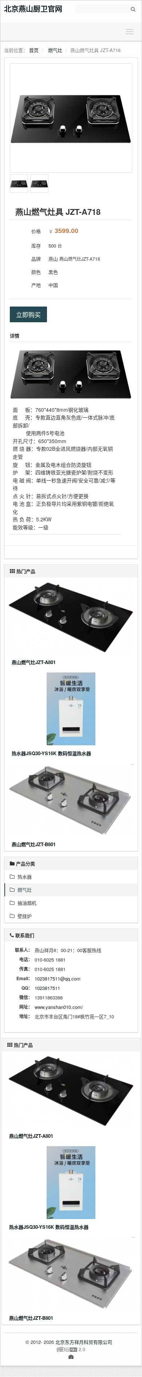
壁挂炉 (23, 915)
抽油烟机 (25, 902)
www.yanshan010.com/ (59, 1006)
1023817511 (47, 988)
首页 (34, 50)
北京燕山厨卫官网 (33, 8)
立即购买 (28, 314)
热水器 (23, 876)
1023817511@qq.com (57, 978)
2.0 (47, 1349)
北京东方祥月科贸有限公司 (83, 1341)
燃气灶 (55, 50)
